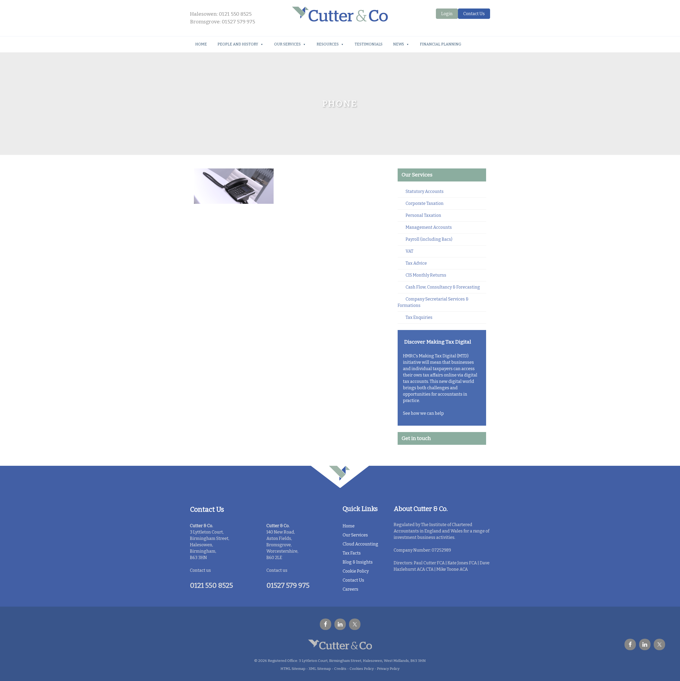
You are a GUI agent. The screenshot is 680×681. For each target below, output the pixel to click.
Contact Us (474, 13)
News (398, 44)
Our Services (287, 44)
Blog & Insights (358, 562)
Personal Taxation (423, 215)
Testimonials (368, 44)
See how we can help (423, 413)
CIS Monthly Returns (426, 275)
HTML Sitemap (292, 668)
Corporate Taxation (425, 203)
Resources (328, 44)
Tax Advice (416, 263)
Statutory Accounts (425, 191)
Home (201, 44)
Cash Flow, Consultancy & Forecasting (443, 287)
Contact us (200, 570)
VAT (409, 251)
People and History (238, 44)
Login (447, 13)
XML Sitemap (320, 668)
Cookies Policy (362, 668)
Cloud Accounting (360, 544)
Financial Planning (440, 44)
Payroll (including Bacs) (429, 239)
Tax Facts (352, 553)
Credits (340, 668)
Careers (350, 589)
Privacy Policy (388, 668)
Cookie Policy (356, 571)
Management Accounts (429, 227)
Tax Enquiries (419, 317)
